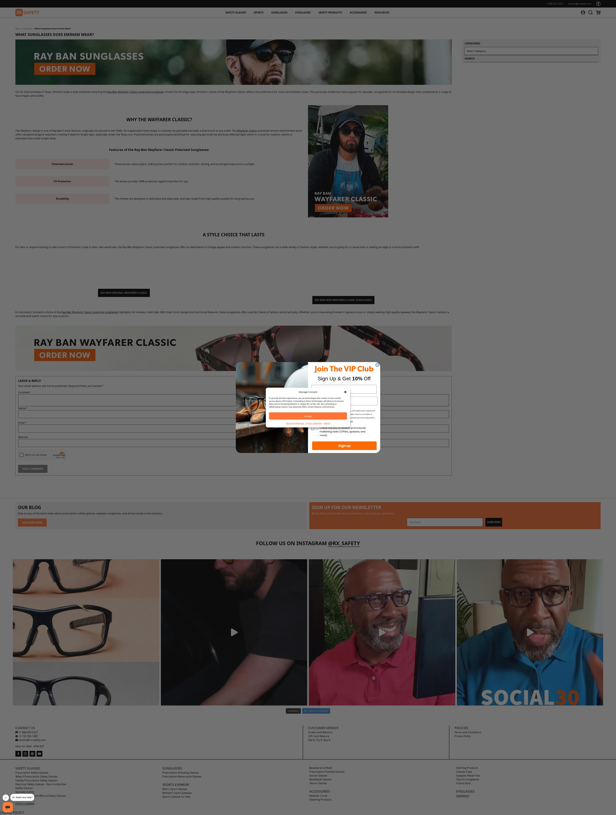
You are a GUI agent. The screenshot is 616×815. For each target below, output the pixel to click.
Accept (308, 416)
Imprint (327, 423)
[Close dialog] (377, 365)
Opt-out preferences (295, 423)
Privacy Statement (314, 423)
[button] (345, 391)
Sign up (344, 445)
